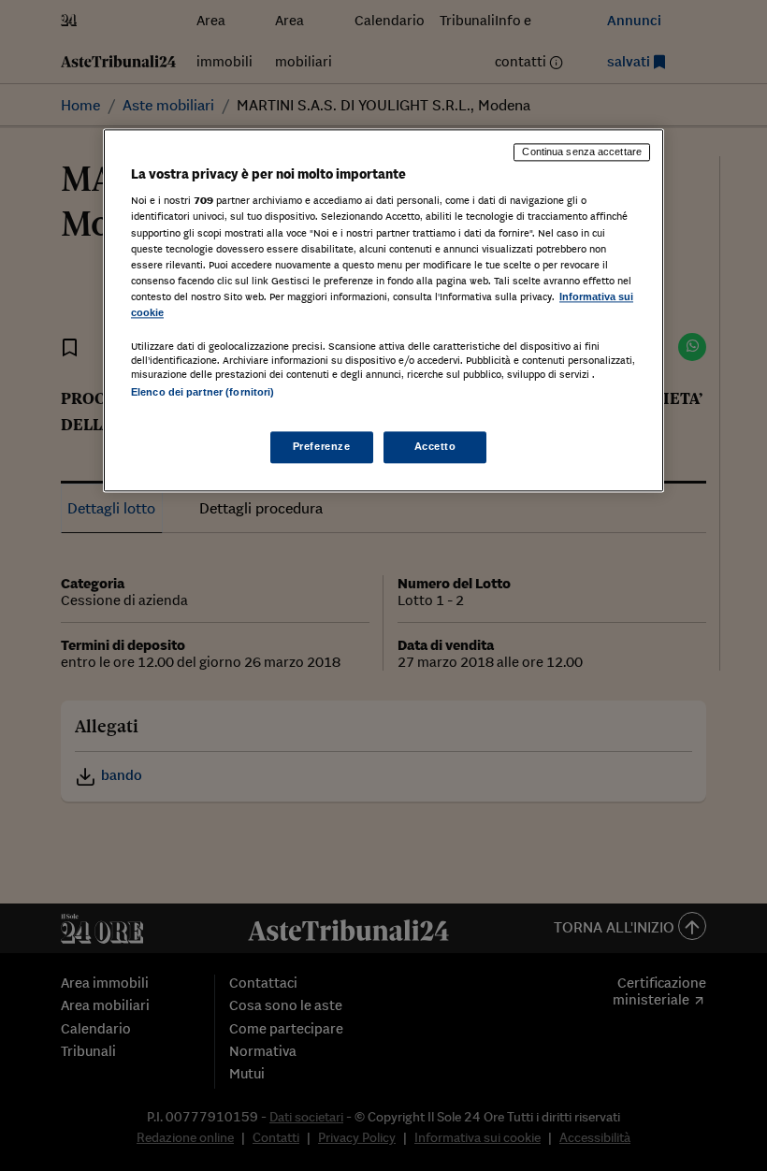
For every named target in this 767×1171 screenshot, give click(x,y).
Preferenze (322, 447)
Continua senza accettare (582, 151)
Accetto (435, 447)
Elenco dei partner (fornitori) (202, 392)
